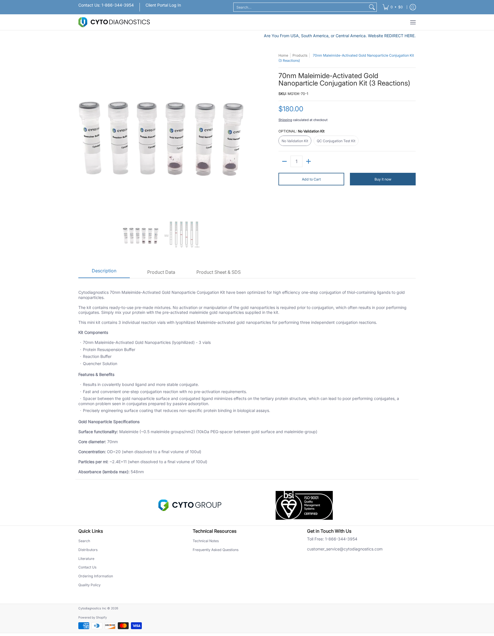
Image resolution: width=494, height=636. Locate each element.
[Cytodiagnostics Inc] (114, 22)
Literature (86, 558)
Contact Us (87, 567)
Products (299, 55)
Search (84, 541)
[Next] (240, 131)
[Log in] (413, 7)
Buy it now (383, 179)
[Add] (308, 161)
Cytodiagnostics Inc (92, 608)
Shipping (285, 120)
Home (283, 55)
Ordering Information (95, 576)
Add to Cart (311, 179)
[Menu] (413, 22)
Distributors (87, 550)
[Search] (372, 7)
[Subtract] (284, 161)
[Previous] (82, 131)
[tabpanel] (247, 378)
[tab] (104, 272)
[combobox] (300, 7)
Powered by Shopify (92, 617)
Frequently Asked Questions (215, 550)
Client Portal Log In (163, 5)
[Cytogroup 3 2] (190, 505)
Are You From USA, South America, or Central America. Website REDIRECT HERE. (340, 35)
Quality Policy (89, 585)
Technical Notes (206, 541)
